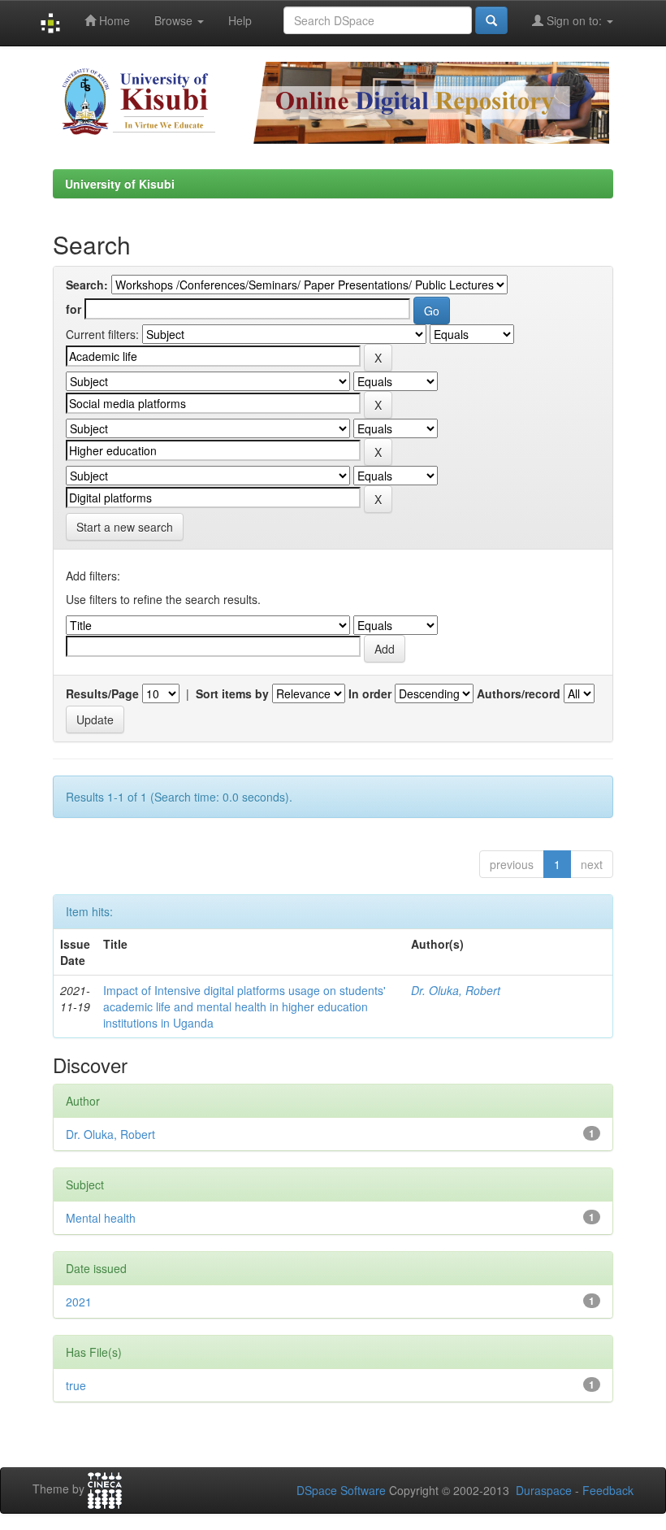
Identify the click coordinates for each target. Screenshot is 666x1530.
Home (113, 20)
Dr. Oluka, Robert (455, 990)
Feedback (608, 1490)
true (76, 1385)
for (73, 309)
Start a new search (124, 527)
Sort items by (232, 693)
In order (369, 693)
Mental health (101, 1218)
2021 (79, 1301)
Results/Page (102, 693)
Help (240, 20)
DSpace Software (341, 1490)
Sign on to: (574, 20)
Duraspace (544, 1490)
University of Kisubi (120, 184)
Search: (87, 284)
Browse (175, 20)
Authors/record (518, 693)
